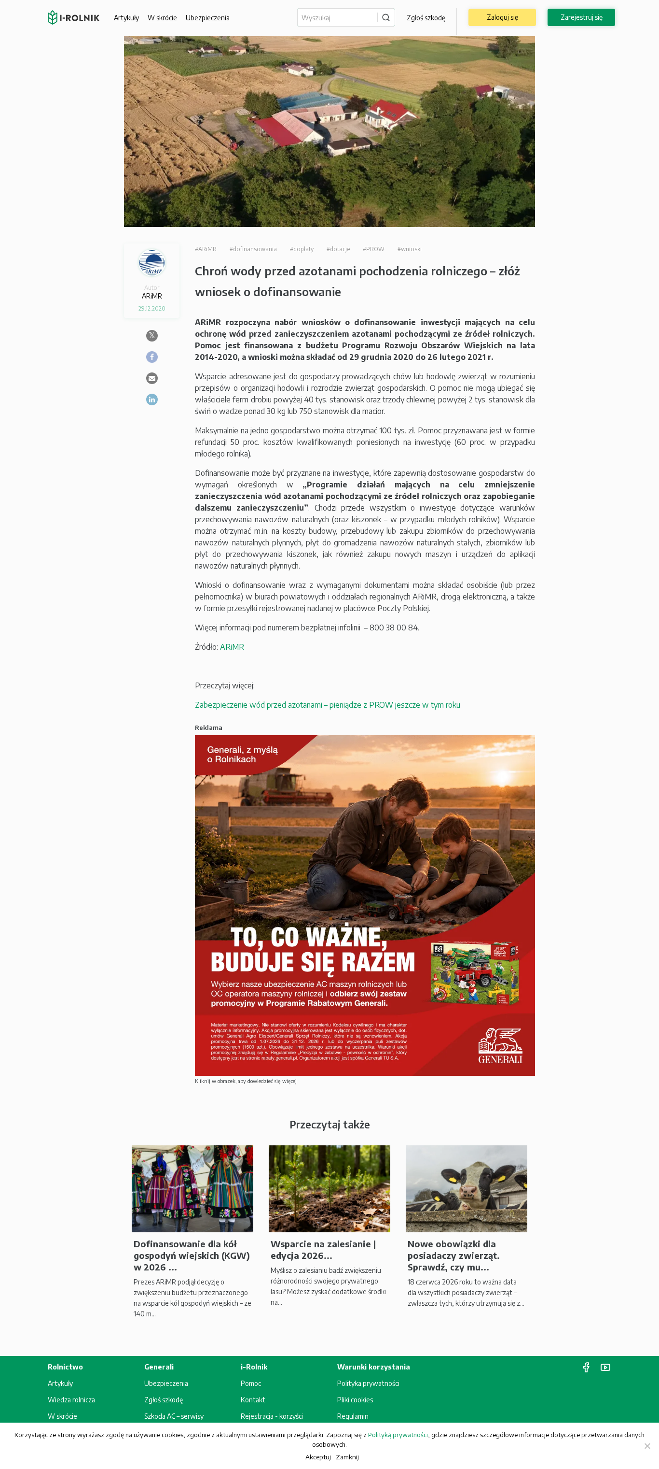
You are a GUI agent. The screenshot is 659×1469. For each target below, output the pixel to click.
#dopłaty (302, 249)
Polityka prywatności (368, 1383)
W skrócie (162, 18)
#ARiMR (206, 249)
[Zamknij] (647, 1446)
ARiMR (232, 647)
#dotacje (338, 249)
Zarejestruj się (582, 17)
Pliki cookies (355, 1400)
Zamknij (347, 1457)
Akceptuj (318, 1457)
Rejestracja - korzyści (272, 1416)
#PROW (373, 249)
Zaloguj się (502, 17)
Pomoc (251, 1383)
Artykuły (126, 18)
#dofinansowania (253, 249)
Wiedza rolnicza (71, 1400)
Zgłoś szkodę (426, 18)
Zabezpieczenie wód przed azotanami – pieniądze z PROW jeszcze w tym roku (327, 705)
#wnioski (410, 249)
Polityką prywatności (398, 1435)
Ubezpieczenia (166, 1383)
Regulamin (353, 1416)
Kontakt (253, 1400)
